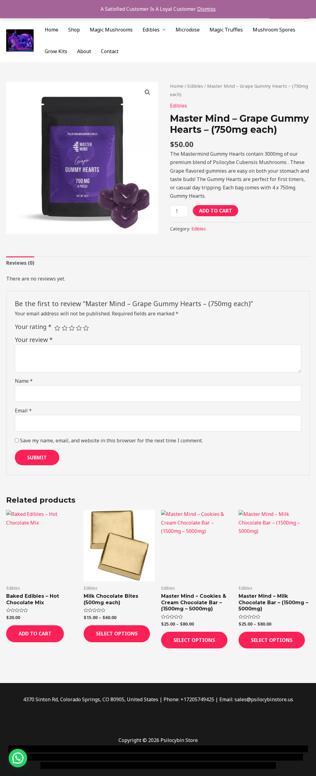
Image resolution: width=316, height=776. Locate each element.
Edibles (151, 29)
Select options (117, 633)
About (84, 51)
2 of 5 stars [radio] (65, 328)
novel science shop (30, 748)
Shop (74, 29)
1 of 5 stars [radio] (57, 328)
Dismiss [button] (206, 9)
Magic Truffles (226, 29)
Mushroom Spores (274, 29)
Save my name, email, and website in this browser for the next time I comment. (111, 440)
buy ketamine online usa (175, 748)
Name (24, 380)
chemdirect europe (76, 748)
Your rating (33, 327)
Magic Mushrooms (111, 29)
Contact (109, 51)
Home (51, 29)
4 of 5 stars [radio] (79, 328)
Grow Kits (56, 51)
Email (23, 410)
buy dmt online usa (71, 757)
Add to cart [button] (35, 633)
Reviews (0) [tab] (20, 262)
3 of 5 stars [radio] (72, 328)
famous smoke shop (122, 748)
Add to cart (215, 210)
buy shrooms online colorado (128, 757)
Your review (34, 339)
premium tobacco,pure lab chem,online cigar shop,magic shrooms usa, (194, 765)
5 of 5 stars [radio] (86, 328)
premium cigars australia (82, 765)
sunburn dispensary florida (194, 757)
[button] (147, 92)
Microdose (188, 29)
